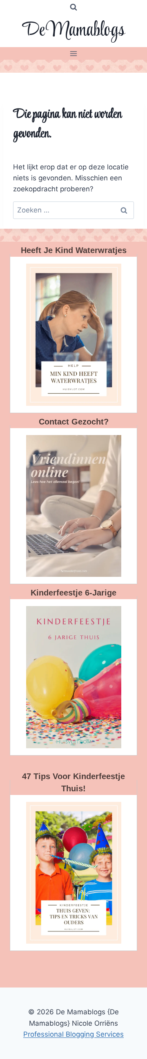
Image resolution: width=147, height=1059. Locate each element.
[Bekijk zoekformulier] (73, 7)
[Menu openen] (73, 53)
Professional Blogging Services (73, 1034)
